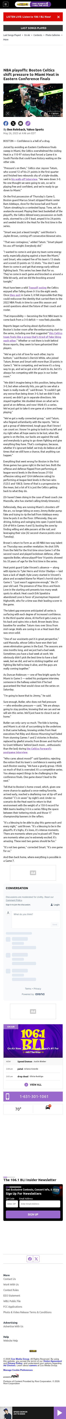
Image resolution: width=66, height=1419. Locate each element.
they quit (15, 295)
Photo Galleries (53, 35)
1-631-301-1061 (34, 1096)
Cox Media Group (20, 1359)
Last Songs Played (12, 35)
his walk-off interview (24, 179)
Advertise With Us (13, 1326)
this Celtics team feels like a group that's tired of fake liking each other (32, 337)
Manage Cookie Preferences (18, 1370)
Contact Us (9, 1279)
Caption (54, 113)
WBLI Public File (12, 1301)
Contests (37, 35)
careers (33, 1365)
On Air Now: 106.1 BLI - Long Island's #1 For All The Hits (33, 1050)
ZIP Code (10, 1198)
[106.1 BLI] (33, 4)
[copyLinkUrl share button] (27, 123)
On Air (27, 35)
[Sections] (5, 4)
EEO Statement (11, 1295)
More (5, 39)
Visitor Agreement (52, 1361)
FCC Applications (12, 1306)
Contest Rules (11, 1290)
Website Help (10, 1340)
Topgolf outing (38, 287)
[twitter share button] (13, 123)
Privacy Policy (15, 1363)
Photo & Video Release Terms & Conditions (27, 1312)
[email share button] (20, 123)
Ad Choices (9, 1365)
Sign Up (33, 1214)
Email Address (26, 1198)
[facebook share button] (5, 123)
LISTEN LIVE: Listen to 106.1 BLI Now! (28, 16)
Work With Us (11, 1284)
